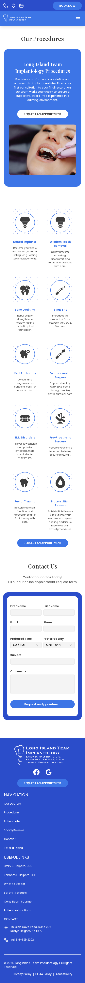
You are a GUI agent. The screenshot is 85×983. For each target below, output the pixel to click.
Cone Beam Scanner (18, 902)
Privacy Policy (22, 974)
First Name (18, 606)
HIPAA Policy (43, 974)
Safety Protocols (15, 893)
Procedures (12, 812)
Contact (10, 839)
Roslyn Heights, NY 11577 (26, 931)
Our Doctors (12, 804)
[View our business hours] (21, 5)
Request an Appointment (42, 114)
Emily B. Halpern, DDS (18, 866)
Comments (18, 671)
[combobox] (26, 645)
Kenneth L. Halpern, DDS (20, 875)
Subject (16, 655)
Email (14, 622)
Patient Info (12, 821)
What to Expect (14, 884)
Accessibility (64, 974)
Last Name (51, 606)
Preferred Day (53, 639)
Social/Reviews (14, 830)
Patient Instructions (17, 910)
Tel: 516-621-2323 (22, 940)
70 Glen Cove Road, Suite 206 (30, 927)
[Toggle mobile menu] (78, 19)
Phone (48, 622)
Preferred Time (21, 639)
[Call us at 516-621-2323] (5, 5)
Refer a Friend (13, 848)
